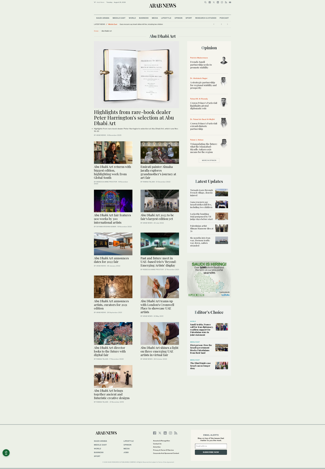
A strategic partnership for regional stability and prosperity (203, 85)
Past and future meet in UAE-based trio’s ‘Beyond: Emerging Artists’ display (158, 261)
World (132, 18)
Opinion (178, 18)
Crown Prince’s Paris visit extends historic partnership (203, 126)
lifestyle (129, 441)
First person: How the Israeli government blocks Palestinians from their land (201, 349)
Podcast (224, 18)
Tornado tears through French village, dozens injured (201, 193)
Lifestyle (166, 18)
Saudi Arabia (102, 18)
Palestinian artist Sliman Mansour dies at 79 (201, 228)
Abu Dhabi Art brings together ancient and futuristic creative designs (111, 394)
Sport (189, 18)
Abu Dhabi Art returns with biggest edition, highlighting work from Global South (112, 172)
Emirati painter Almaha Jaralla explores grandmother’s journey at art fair (158, 172)
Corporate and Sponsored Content (166, 453)
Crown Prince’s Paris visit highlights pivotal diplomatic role (203, 105)
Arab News (100, 2)
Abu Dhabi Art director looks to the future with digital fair (110, 351)
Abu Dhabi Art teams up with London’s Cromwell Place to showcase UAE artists (157, 306)
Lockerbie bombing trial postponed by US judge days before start (201, 216)
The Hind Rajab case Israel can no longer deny (200, 366)
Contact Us (157, 444)
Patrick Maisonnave (199, 58)
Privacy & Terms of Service (163, 450)
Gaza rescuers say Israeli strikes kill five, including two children (141, 24)
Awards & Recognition (161, 441)
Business (144, 18)
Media (155, 18)
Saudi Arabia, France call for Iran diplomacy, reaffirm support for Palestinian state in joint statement (201, 329)
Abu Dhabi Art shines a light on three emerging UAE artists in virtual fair (159, 351)
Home (96, 31)
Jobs (126, 452)
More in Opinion (209, 160)
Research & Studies (205, 18)
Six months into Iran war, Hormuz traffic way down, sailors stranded (200, 241)
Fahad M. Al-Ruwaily (199, 99)
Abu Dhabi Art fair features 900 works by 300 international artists (112, 218)
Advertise (156, 447)
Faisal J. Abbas (196, 140)
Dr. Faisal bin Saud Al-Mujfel (202, 119)
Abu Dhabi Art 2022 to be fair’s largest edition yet (157, 217)
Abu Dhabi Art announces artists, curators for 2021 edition (111, 304)
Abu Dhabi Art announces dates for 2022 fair (111, 260)
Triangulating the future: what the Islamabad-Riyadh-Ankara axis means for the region (203, 148)
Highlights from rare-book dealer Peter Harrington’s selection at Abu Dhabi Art (134, 117)
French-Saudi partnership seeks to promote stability (201, 64)
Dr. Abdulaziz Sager (199, 78)
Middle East (119, 18)
